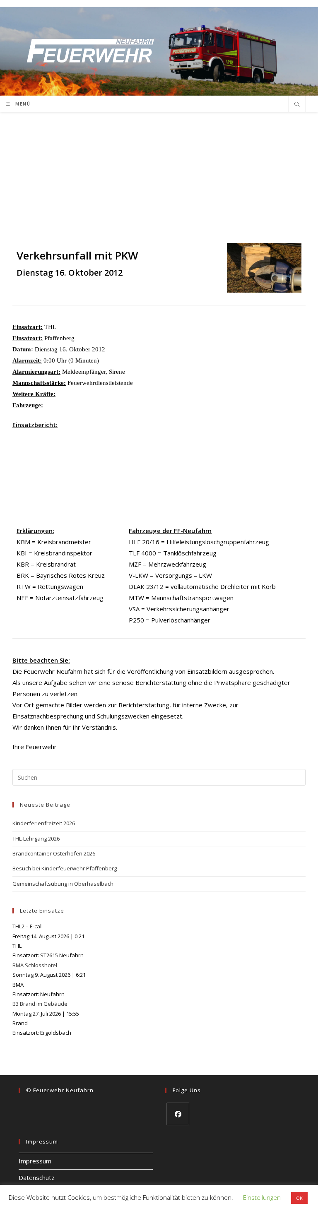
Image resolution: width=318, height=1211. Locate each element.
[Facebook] (177, 1114)
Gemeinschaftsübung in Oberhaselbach (62, 883)
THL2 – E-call (27, 926)
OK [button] (299, 1198)
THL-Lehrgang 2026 (36, 838)
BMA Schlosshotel (34, 965)
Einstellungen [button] (262, 1197)
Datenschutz (37, 1177)
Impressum (35, 1161)
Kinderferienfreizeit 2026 (43, 823)
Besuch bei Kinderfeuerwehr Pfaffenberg (64, 868)
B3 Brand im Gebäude (39, 1003)
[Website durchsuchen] (297, 104)
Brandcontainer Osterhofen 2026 (53, 853)
